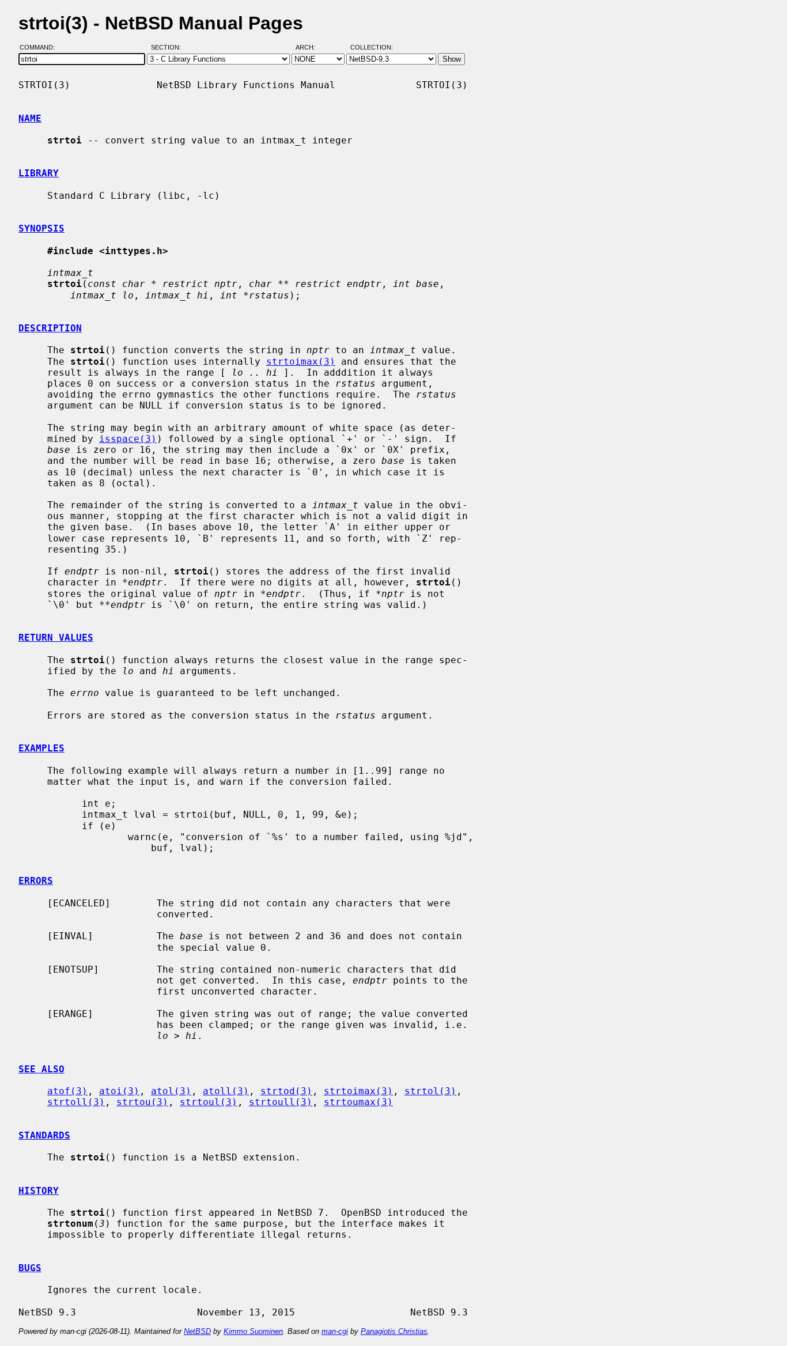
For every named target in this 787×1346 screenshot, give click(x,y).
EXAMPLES (41, 748)
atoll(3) (226, 1091)
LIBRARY (38, 173)
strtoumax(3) (358, 1102)
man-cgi (334, 1331)
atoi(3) (119, 1091)
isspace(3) (128, 438)
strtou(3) (142, 1102)
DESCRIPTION (50, 328)
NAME (29, 118)
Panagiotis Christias (394, 1331)
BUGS (29, 1267)
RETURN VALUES (55, 637)
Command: (41, 47)
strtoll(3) (76, 1102)
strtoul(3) (208, 1102)
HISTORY (38, 1190)
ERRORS (35, 880)
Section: (168, 47)
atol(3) (171, 1091)
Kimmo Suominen (253, 1331)
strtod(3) (286, 1091)
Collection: (371, 47)
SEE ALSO (41, 1069)
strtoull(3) (280, 1102)
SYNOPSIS (41, 228)
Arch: (311, 47)
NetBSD (197, 1331)
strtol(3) (430, 1091)
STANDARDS (44, 1135)
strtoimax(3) (300, 361)
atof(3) (67, 1091)
